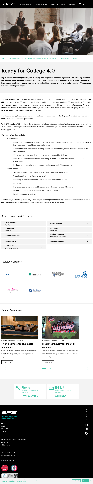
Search (3, 431)
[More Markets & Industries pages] (33, 4)
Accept (85, 481)
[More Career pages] (66, 4)
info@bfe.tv (10, 460)
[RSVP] (44, 368)
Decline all (76, 481)
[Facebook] (86, 433)
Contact (3, 423)
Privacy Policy (5, 429)
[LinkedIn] (86, 424)
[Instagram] (86, 429)
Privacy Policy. (22, 481)
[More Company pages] (76, 4)
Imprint (3, 426)
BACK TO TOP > (86, 414)
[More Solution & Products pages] (48, 4)
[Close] (91, 481)
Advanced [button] (67, 481)
